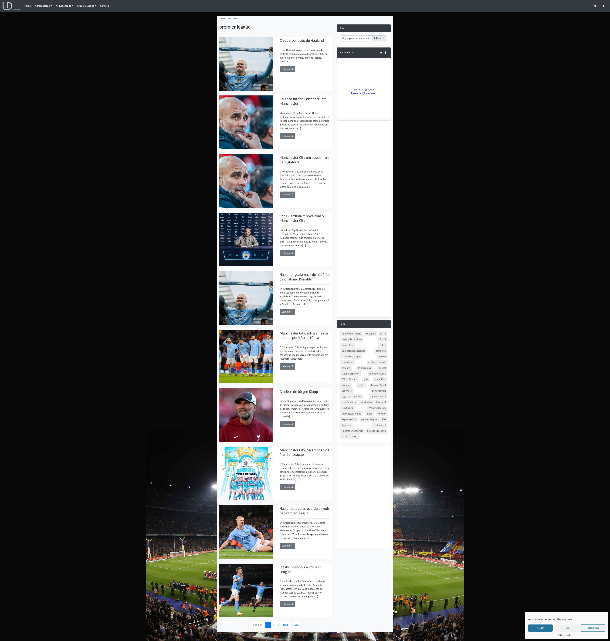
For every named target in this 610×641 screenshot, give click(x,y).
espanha (346, 368)
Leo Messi (347, 391)
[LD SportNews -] (11, 6)
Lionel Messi (366, 402)
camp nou (381, 351)
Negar (566, 628)
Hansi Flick (380, 379)
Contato (104, 6)
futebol (382, 368)
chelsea (382, 356)
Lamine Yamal (378, 385)
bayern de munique (352, 339)
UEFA (354, 436)
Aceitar (540, 628)
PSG (384, 419)
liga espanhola (378, 396)
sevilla (345, 436)
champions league (351, 356)
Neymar (382, 414)
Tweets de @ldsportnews (363, 93)
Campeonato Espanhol (353, 351)
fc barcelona (364, 368)
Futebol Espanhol (350, 374)
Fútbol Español (349, 379)
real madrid (380, 425)
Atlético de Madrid (351, 334)
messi (369, 414)
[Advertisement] (363, 171)
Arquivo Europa (85, 6)
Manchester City (377, 408)
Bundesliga (347, 345)
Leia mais (287, 69)
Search (380, 38)
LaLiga (361, 385)
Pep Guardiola (349, 419)
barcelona (370, 334)
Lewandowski (379, 391)
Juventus (346, 385)
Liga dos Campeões (352, 396)
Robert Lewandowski (352, 431)
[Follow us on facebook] (603, 6)
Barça (383, 334)
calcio (383, 345)
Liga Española (349, 402)
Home (223, 19)
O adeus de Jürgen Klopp (299, 392)
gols (366, 379)
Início (28, 6)
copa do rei (347, 362)
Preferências (593, 628)
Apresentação (42, 6)
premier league (369, 419)
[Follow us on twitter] (595, 6)
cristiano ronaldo (377, 362)
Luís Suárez (347, 408)
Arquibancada (63, 6)
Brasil (383, 339)
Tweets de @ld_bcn (364, 89)
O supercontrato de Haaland (302, 41)
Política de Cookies (565, 635)
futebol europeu (377, 374)
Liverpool (381, 402)
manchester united (351, 414)
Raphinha (346, 425)
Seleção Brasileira (376, 431)
